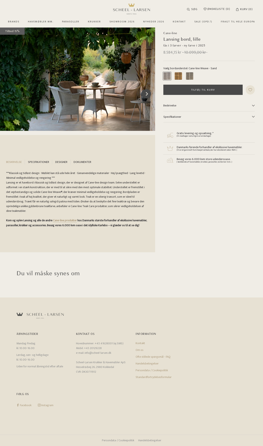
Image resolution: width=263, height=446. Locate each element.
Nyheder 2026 (153, 22)
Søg (194, 9)
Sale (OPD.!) (203, 22)
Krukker (94, 22)
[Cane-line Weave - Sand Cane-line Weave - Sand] (167, 76)
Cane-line (170, 33)
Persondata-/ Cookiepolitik (152, 370)
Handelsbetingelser (147, 363)
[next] (146, 93)
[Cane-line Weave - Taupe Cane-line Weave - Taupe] (189, 76)
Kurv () (246, 9)
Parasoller (70, 22)
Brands (13, 22)
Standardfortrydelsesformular (154, 377)
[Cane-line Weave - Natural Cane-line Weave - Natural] (178, 76)
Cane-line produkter (65, 220)
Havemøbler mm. (40, 22)
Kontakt (179, 22)
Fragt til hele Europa (238, 22)
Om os (139, 350)
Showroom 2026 (122, 22)
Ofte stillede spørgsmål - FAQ (153, 357)
